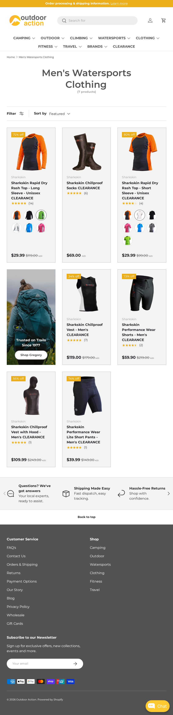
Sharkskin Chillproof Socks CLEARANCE (85, 185)
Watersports (100, 565)
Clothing (97, 573)
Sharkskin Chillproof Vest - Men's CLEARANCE (85, 330)
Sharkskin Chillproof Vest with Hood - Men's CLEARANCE (29, 432)
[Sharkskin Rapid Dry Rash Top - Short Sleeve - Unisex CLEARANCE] (142, 152)
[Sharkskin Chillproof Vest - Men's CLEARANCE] (87, 294)
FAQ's (11, 548)
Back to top (87, 517)
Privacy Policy (18, 607)
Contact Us (16, 556)
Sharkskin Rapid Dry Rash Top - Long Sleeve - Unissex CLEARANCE (29, 190)
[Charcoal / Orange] (17, 215)
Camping (97, 548)
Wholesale (15, 615)
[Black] (29, 215)
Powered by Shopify (50, 699)
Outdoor (97, 556)
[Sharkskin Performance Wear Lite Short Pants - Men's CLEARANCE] (87, 396)
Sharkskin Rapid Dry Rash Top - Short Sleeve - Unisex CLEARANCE (140, 190)
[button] (163, 20)
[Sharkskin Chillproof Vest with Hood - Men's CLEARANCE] (31, 396)
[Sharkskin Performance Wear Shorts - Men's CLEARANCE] (142, 294)
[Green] (127, 240)
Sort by (40, 113)
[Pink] (41, 228)
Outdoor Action (26, 699)
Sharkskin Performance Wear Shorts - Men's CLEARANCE (138, 332)
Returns (13, 573)
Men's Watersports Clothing (36, 57)
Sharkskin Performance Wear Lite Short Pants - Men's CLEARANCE (83, 434)
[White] (17, 228)
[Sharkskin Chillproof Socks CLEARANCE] (87, 152)
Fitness (96, 581)
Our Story (15, 590)
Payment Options (22, 581)
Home (11, 57)
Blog (11, 598)
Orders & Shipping (22, 565)
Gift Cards (15, 624)
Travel (95, 590)
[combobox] (97, 20)
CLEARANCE (124, 47)
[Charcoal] (152, 228)
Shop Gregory (31, 355)
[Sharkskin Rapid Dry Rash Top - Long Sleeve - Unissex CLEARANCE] (31, 152)
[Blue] (29, 228)
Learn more (119, 3)
